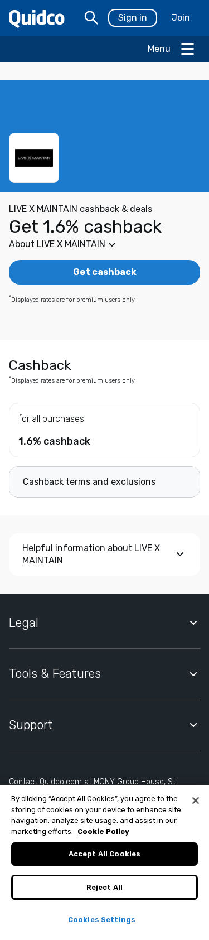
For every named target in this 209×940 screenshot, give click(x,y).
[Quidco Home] (37, 18)
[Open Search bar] (91, 18)
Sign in (132, 17)
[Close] (195, 800)
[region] (104, 862)
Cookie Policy (103, 831)
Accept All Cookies (104, 854)
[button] (104, 244)
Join (181, 17)
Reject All (104, 887)
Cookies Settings (101, 919)
